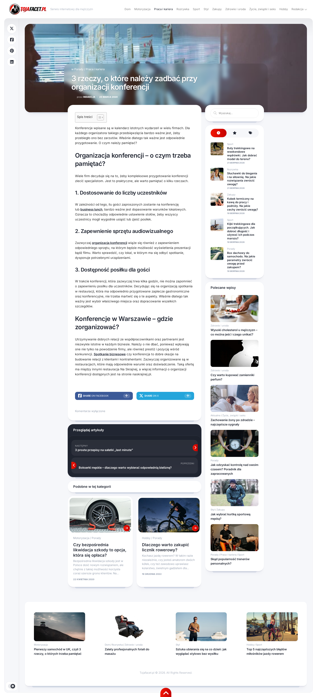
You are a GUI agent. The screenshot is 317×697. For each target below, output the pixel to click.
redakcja (86, 97)
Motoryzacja (142, 9)
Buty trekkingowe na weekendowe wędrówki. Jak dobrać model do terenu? (242, 153)
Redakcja (297, 9)
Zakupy (217, 9)
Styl (206, 9)
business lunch (91, 209)
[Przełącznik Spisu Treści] (98, 117)
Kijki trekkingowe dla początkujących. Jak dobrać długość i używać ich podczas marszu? (241, 231)
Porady (78, 69)
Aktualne (216, 415)
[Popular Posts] (235, 133)
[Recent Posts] (219, 133)
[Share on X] (11, 28)
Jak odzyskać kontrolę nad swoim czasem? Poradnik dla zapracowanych (234, 469)
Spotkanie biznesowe (110, 354)
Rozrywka (182, 9)
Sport (196, 9)
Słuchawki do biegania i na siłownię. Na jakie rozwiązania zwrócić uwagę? (242, 179)
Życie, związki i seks (262, 9)
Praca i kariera (163, 9)
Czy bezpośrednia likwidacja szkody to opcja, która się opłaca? (99, 550)
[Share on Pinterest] (11, 50)
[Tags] (250, 133)
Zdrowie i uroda (235, 9)
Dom (128, 9)
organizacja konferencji (109, 243)
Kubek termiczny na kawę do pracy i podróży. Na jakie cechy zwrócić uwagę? (242, 204)
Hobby (283, 9)
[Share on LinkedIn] (11, 62)
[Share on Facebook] (11, 39)
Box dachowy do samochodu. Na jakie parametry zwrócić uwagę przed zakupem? (241, 260)
